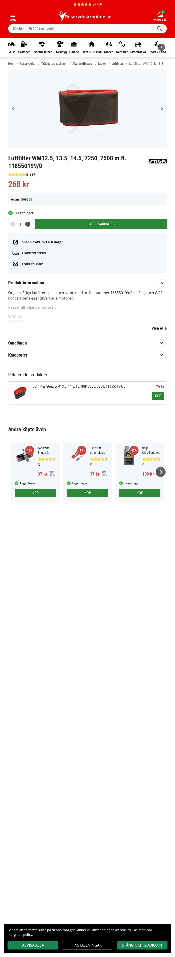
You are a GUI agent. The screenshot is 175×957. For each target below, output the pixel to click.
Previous (13, 108)
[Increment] (27, 224)
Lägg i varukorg (101, 224)
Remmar (122, 52)
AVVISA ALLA (33, 945)
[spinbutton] (20, 224)
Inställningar (87, 945)
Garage (74, 52)
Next (162, 108)
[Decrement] (12, 224)
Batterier (24, 52)
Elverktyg (60, 52)
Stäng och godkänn (142, 945)
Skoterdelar (138, 52)
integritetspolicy (20, 934)
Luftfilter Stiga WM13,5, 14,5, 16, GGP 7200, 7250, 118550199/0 (79, 386)
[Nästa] (161, 47)
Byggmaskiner (42, 52)
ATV (12, 52)
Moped (108, 52)
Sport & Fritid (157, 52)
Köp (158, 396)
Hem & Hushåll (91, 52)
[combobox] (87, 28)
